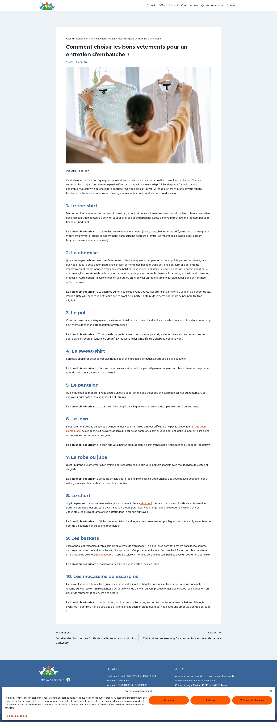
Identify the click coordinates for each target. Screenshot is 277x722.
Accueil (151, 5)
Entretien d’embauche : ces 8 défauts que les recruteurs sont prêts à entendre (96, 637)
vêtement (146, 503)
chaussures (106, 554)
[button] (270, 691)
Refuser (210, 700)
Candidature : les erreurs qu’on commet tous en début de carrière (182, 635)
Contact (231, 5)
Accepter (169, 700)
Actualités (81, 38)
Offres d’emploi (168, 5)
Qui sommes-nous (212, 5)
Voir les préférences (252, 700)
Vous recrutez (189, 5)
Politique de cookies (16, 716)
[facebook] (68, 680)
